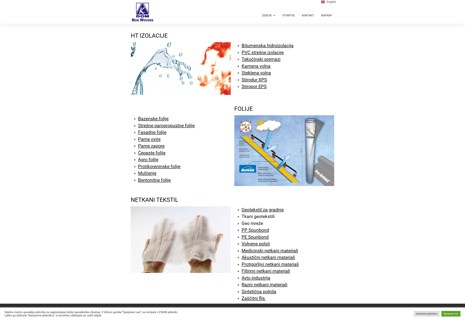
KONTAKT (308, 15)
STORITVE (288, 15)
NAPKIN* (326, 15)
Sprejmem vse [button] (451, 313)
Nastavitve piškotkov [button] (426, 313)
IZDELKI (267, 15)
